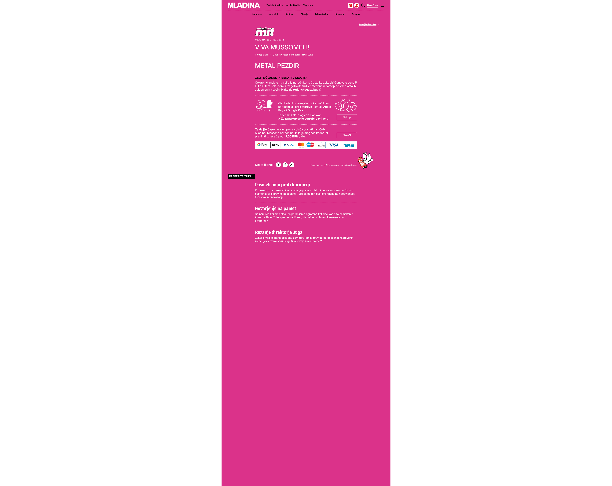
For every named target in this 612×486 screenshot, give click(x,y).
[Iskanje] (363, 5)
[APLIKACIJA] (350, 5)
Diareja (304, 14)
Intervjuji (273, 14)
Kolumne (257, 14)
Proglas (356, 14)
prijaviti (323, 118)
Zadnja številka (274, 5)
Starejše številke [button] (367, 24)
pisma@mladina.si (348, 165)
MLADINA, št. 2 (263, 39)
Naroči (347, 135)
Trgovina (308, 5)
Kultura (289, 14)
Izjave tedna (321, 14)
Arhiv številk (293, 5)
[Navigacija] (382, 5)
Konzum (340, 14)
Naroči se (372, 5)
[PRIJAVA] (356, 5)
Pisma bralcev (316, 165)
